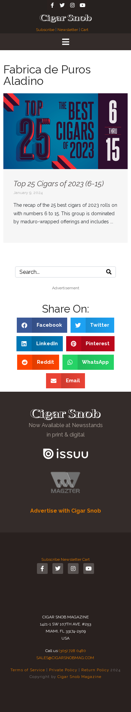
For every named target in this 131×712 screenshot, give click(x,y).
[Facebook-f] (52, 5)
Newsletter (67, 29)
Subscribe (45, 29)
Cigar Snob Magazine (79, 676)
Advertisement (65, 288)
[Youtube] (82, 5)
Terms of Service (27, 670)
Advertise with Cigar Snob (65, 511)
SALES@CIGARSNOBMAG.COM (65, 657)
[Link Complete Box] (65, 168)
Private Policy (63, 670)
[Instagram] (72, 5)
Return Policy (95, 670)
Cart (84, 29)
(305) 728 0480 (72, 650)
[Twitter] (62, 5)
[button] (42, 325)
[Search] (109, 272)
